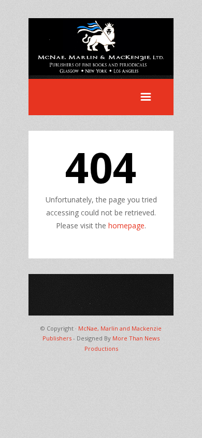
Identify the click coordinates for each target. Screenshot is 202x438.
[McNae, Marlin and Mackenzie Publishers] (101, 72)
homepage (126, 225)
